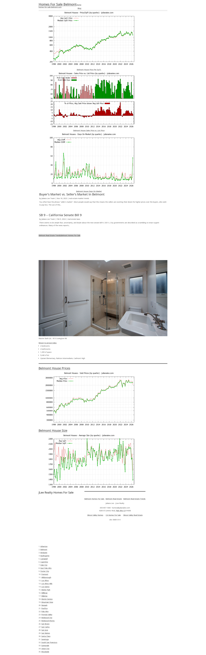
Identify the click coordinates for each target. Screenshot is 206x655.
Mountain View (47, 602)
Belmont (43, 549)
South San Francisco (49, 642)
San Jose (44, 630)
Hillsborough (46, 577)
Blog (79, 8)
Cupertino (44, 562)
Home (79, 5)
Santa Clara (45, 636)
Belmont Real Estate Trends (50, 235)
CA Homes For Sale (113, 515)
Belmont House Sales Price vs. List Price (89, 130)
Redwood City (46, 618)
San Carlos (45, 627)
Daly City (43, 565)
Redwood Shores (48, 621)
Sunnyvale (45, 645)
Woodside (45, 652)
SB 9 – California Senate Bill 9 (60, 215)
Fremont (44, 574)
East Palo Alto (46, 568)
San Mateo (45, 633)
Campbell (44, 559)
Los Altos (45, 580)
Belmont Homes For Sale (70, 235)
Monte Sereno (47, 599)
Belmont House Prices (54, 368)
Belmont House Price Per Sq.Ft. (89, 69)
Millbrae (44, 593)
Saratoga (45, 639)
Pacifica (44, 608)
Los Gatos (45, 587)
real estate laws (74, 219)
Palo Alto (45, 611)
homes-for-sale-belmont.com (50, 7)
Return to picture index (48, 343)
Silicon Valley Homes (95, 515)
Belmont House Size (53, 430)
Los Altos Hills (46, 583)
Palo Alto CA (121, 510)
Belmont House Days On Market (89, 191)
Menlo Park (45, 590)
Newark (44, 605)
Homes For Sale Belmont (58, 4)
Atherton (43, 546)
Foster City (44, 571)
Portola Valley (46, 614)
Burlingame (44, 556)
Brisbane (43, 553)
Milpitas (44, 596)
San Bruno (45, 624)
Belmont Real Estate (114, 499)
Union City (45, 648)
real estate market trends (79, 198)
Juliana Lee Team (48, 198)
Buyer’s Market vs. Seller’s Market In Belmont (72, 194)
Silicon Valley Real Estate (133, 515)
